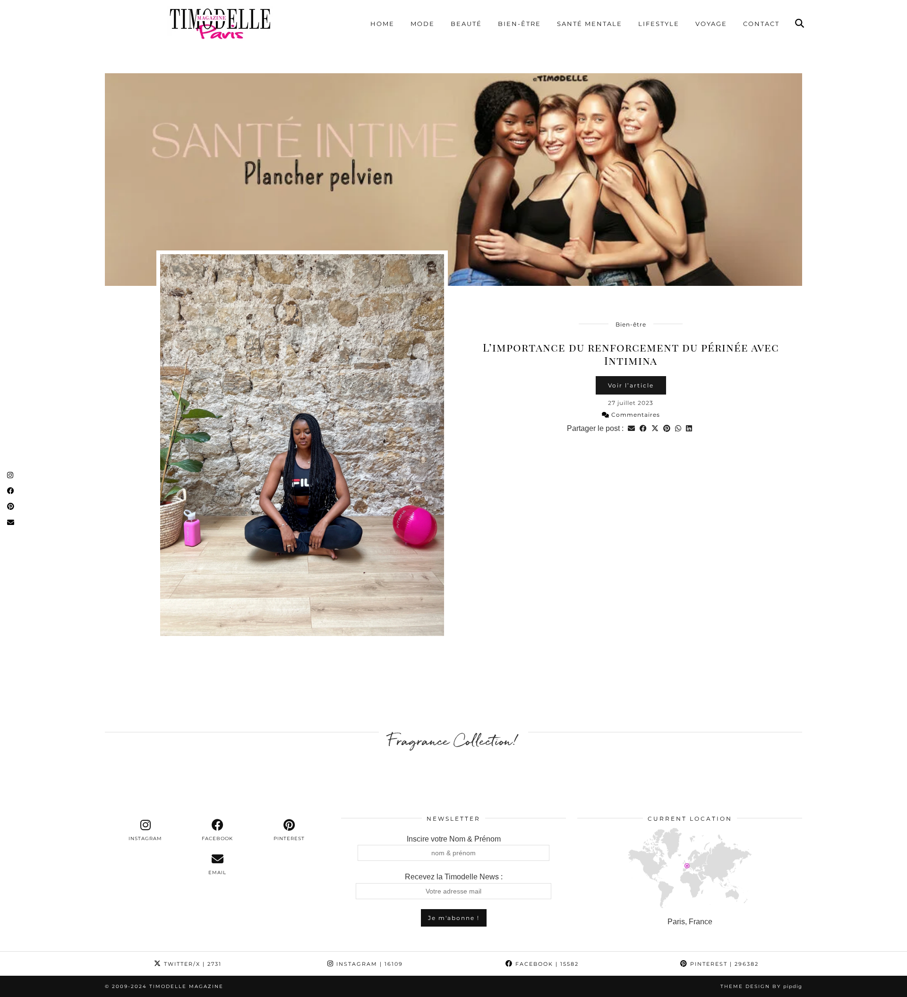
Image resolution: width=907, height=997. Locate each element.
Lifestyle (658, 23)
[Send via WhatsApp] (678, 428)
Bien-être (519, 23)
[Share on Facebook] (643, 428)
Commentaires (634, 414)
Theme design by (761, 986)
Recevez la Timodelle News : (454, 877)
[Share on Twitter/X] (655, 428)
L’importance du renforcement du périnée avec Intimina (631, 354)
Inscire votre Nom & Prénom (454, 839)
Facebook (546, 964)
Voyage (711, 23)
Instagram (368, 964)
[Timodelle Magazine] (220, 23)
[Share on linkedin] (689, 428)
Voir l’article (631, 385)
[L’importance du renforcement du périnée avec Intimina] (453, 179)
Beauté (466, 23)
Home (382, 23)
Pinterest (723, 964)
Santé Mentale (589, 23)
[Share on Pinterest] (667, 428)
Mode (423, 23)
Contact (761, 23)
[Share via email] (631, 428)
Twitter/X (192, 964)
